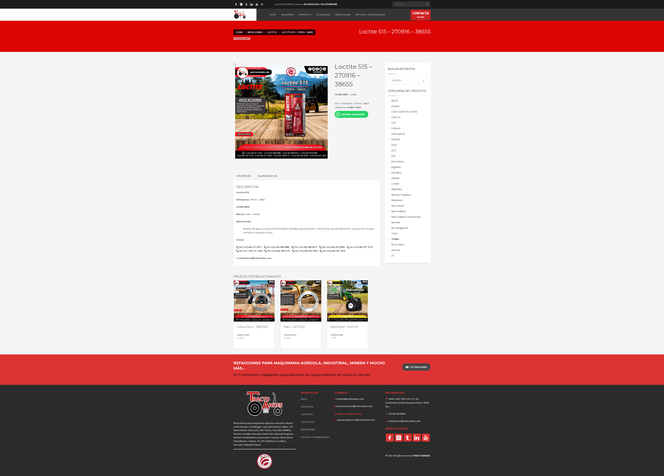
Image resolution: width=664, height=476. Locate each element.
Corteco (395, 128)
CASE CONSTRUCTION (404, 111)
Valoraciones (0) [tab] (267, 175)
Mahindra (396, 189)
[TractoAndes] (390, 438)
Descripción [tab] (244, 175)
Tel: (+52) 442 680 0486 (278, 247)
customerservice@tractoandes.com (353, 406)
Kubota (395, 178)
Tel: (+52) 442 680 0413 (305, 247)
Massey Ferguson (401, 194)
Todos (358, 107)
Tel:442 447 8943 (397, 413)
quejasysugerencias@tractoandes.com (356, 419)
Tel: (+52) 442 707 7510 (361, 247)
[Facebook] (236, 4)
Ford (393, 145)
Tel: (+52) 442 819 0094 (333, 247)
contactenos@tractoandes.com (255, 258)
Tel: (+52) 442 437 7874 (333, 250)
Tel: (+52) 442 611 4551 (250, 247)
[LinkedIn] (251, 4)
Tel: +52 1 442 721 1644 (250, 250)
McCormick (397, 205)
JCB (393, 156)
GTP (393, 150)
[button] (234, 64)
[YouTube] (256, 4)
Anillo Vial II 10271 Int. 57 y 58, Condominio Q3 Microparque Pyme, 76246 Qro (407, 402)
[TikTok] (246, 4)
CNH (261, 430)
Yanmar (395, 250)
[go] (427, 4)
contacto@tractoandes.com (348, 398)
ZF (392, 255)
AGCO (394, 100)
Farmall (395, 139)
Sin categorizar (399, 228)
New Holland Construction (406, 216)
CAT (393, 122)
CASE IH (395, 117)
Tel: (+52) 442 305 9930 (306, 250)
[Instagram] (241, 4)
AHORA (420, 14)
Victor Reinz (397, 244)
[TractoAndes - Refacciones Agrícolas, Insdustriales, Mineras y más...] (264, 404)
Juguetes (396, 167)
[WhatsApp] (262, 4)
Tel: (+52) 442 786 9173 (278, 250)
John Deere (397, 161)
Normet (395, 222)
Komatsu (396, 172)
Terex (394, 233)
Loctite (350, 107)
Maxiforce (397, 200)
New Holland (398, 211)
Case (265, 426)
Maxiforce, (271, 441)
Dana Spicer (398, 133)
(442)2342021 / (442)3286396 (320, 4)
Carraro (395, 106)
